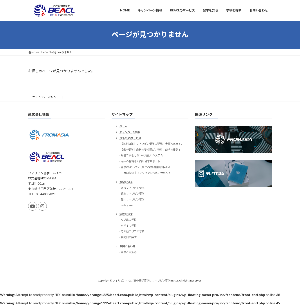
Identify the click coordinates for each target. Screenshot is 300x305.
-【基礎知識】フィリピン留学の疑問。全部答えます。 (151, 143)
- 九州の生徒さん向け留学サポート (139, 161)
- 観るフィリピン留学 (132, 193)
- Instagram (126, 204)
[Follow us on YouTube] (32, 206)
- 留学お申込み (128, 252)
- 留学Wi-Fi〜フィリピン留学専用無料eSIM (144, 167)
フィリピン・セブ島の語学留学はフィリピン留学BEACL (145, 280)
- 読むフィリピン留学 (132, 187)
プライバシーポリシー (45, 97)
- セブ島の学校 (128, 219)
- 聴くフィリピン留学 (132, 199)
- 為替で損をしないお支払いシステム (141, 155)
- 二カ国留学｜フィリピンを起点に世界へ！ (145, 173)
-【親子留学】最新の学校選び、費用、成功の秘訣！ (150, 149)
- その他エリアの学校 (132, 231)
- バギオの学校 (128, 225)
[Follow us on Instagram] (42, 206)
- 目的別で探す (128, 237)
